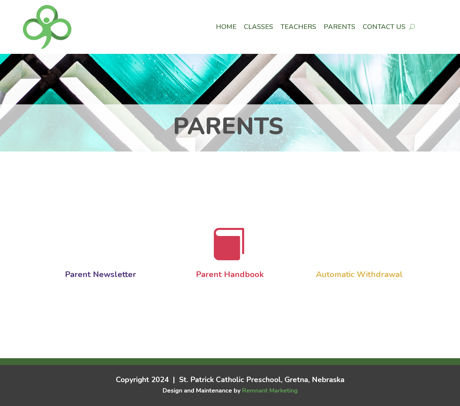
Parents (339, 28)
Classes (258, 28)
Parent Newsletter (100, 274)
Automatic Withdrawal (359, 274)
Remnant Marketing (270, 390)
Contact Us (384, 28)
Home (226, 28)
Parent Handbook (230, 274)
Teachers (298, 28)
